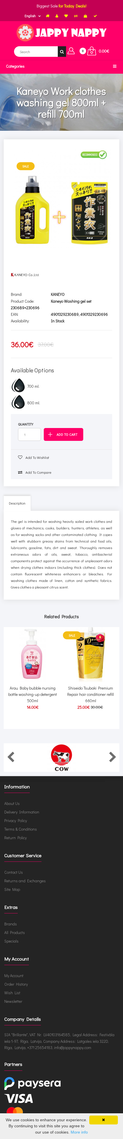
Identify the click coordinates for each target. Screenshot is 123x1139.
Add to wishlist (37, 457)
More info (79, 1132)
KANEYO (58, 294)
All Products (14, 932)
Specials (11, 941)
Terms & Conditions (20, 829)
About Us (12, 803)
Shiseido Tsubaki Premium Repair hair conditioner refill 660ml (90, 694)
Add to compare (38, 472)
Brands (10, 924)
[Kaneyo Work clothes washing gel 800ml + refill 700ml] (61, 198)
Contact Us (13, 872)
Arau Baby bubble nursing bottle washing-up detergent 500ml (32, 694)
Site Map (12, 889)
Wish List (12, 992)
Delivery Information (21, 812)
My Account (13, 975)
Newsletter (13, 1001)
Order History (16, 984)
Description (17, 503)
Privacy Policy (15, 820)
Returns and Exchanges (25, 880)
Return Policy (15, 837)
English (30, 15)
